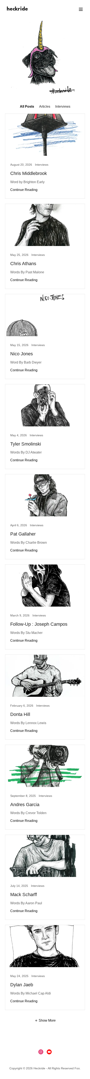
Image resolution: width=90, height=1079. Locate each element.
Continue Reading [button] (23, 190)
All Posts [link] (27, 106)
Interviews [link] (62, 106)
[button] (81, 9)
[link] (17, 9)
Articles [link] (44, 106)
